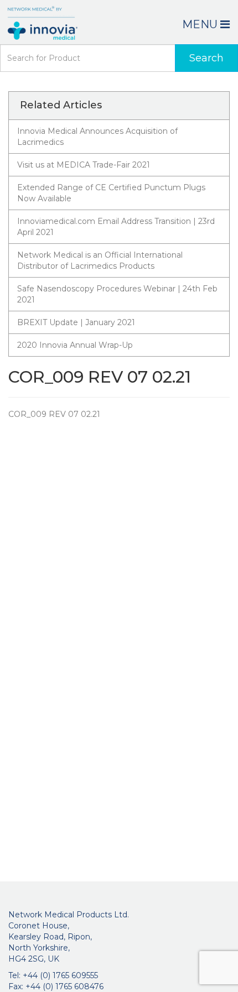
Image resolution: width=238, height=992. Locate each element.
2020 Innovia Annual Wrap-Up (75, 345)
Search (206, 58)
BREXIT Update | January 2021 (76, 322)
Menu (201, 24)
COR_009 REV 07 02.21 (54, 414)
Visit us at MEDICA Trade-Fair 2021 (83, 165)
